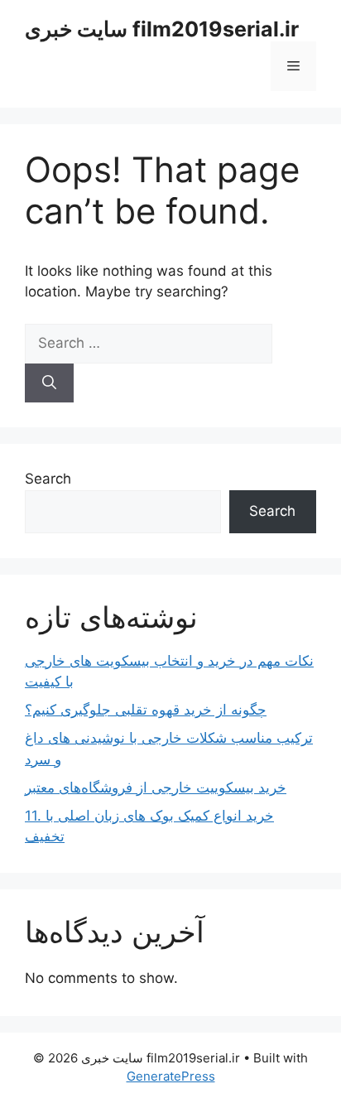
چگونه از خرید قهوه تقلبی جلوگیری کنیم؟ (146, 709)
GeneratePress (171, 1076)
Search (48, 478)
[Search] (49, 383)
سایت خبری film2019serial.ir (162, 29)
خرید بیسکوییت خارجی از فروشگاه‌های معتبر (155, 787)
